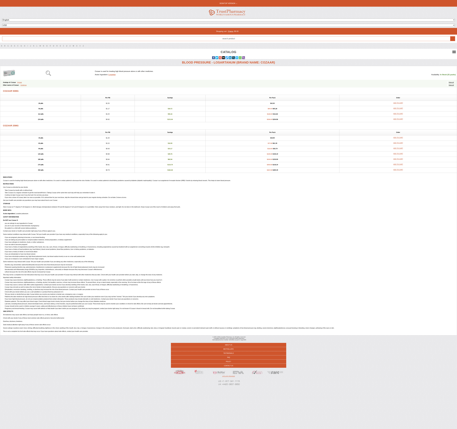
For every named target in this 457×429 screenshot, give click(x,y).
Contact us (228, 366)
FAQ (228, 357)
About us (228, 345)
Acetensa (23, 85)
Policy (228, 361)
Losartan (112, 75)
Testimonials (228, 353)
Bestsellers (228, 349)
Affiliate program (228, 376)
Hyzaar (19, 82)
